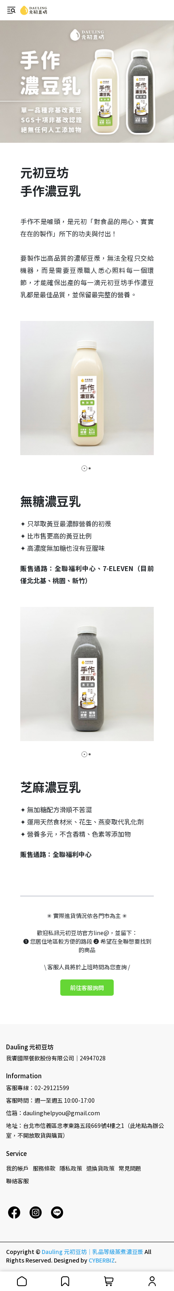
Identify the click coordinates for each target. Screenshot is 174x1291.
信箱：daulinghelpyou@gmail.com (53, 1113)
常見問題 (130, 1168)
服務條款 (44, 1168)
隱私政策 (70, 1168)
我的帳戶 (17, 1168)
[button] (84, 468)
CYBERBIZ (102, 1260)
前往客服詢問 (87, 988)
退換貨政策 (100, 1168)
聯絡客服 (17, 1181)
